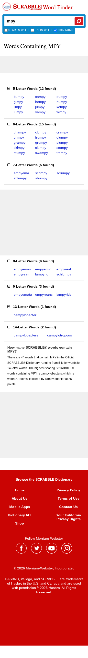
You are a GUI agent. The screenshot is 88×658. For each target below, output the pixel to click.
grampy (19, 142)
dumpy (61, 97)
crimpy (19, 137)
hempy (40, 102)
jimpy (18, 107)
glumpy (62, 137)
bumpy (19, 97)
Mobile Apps (19, 507)
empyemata (23, 294)
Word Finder (58, 7)
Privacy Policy (68, 490)
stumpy (19, 153)
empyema (21, 173)
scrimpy (41, 173)
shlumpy (20, 178)
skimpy (19, 148)
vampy (40, 112)
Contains (65, 30)
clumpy (40, 132)
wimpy (61, 112)
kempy (61, 107)
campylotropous (59, 335)
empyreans (44, 294)
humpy (61, 102)
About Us (19, 498)
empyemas (22, 269)
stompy (62, 148)
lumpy (18, 112)
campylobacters (26, 335)
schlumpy (63, 274)
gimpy (18, 102)
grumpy (41, 142)
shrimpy (41, 178)
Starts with (18, 30)
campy (40, 97)
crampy (62, 132)
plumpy (62, 142)
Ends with (43, 30)
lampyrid (41, 274)
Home (19, 490)
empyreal (63, 269)
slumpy (40, 148)
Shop (19, 523)
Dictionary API (19, 515)
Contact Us (68, 507)
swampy (41, 153)
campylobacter (25, 315)
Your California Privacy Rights (68, 517)
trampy (61, 153)
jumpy (39, 107)
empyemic (43, 269)
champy (20, 132)
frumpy (40, 137)
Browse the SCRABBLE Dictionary (44, 479)
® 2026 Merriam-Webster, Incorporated (44, 568)
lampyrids (63, 294)
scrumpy (63, 173)
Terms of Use (68, 498)
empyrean (21, 274)
